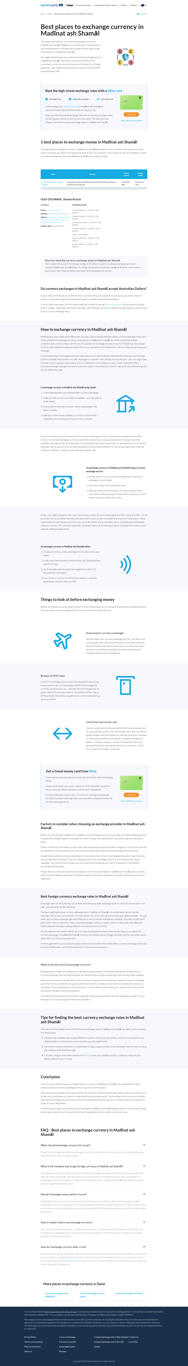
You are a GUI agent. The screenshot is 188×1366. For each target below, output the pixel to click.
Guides (123, 5)
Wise (92, 771)
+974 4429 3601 (52, 210)
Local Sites (133, 1342)
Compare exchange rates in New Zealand (111, 1337)
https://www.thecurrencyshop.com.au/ (61, 1311)
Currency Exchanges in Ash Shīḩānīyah (56, 1295)
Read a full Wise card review (131, 120)
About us (28, 1351)
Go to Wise (131, 114)
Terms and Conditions (33, 1342)
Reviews (134, 5)
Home (43, 14)
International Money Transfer (105, 5)
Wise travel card (71, 106)
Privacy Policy (30, 1337)
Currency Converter (67, 1342)
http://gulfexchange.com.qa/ (58, 214)
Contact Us (133, 1337)
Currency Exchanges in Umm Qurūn (92, 1295)
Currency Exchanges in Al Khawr (129, 1293)
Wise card (115, 91)
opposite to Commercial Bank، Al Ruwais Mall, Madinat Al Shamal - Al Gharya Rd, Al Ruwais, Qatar (55, 220)
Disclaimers (143, 14)
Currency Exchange (83, 5)
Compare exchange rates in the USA (109, 1342)
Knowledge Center (67, 1346)
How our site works (32, 1346)
